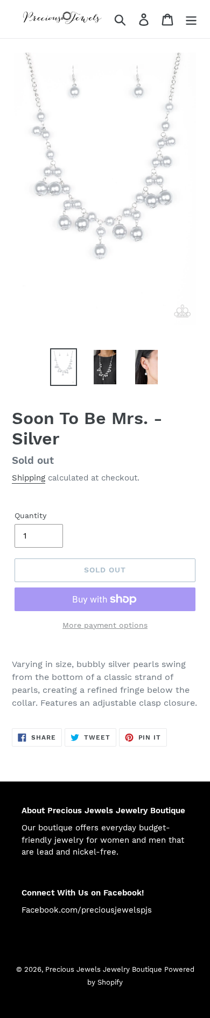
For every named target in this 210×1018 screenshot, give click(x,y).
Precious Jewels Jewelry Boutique (104, 969)
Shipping (28, 478)
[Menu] (191, 19)
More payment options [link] (105, 625)
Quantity (30, 515)
